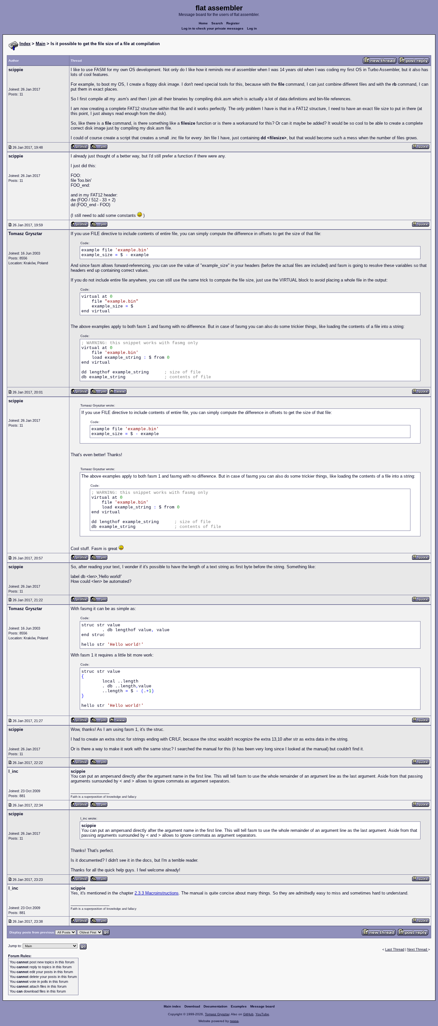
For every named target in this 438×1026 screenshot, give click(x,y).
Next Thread (417, 949)
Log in (252, 28)
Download (192, 1006)
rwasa (234, 1021)
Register (233, 23)
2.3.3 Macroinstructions (157, 893)
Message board (262, 1006)
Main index (172, 1006)
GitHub (248, 1014)
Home (203, 23)
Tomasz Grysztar (217, 1014)
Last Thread (394, 949)
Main (40, 43)
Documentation (215, 1006)
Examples (239, 1006)
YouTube (262, 1014)
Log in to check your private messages (212, 28)
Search (217, 23)
